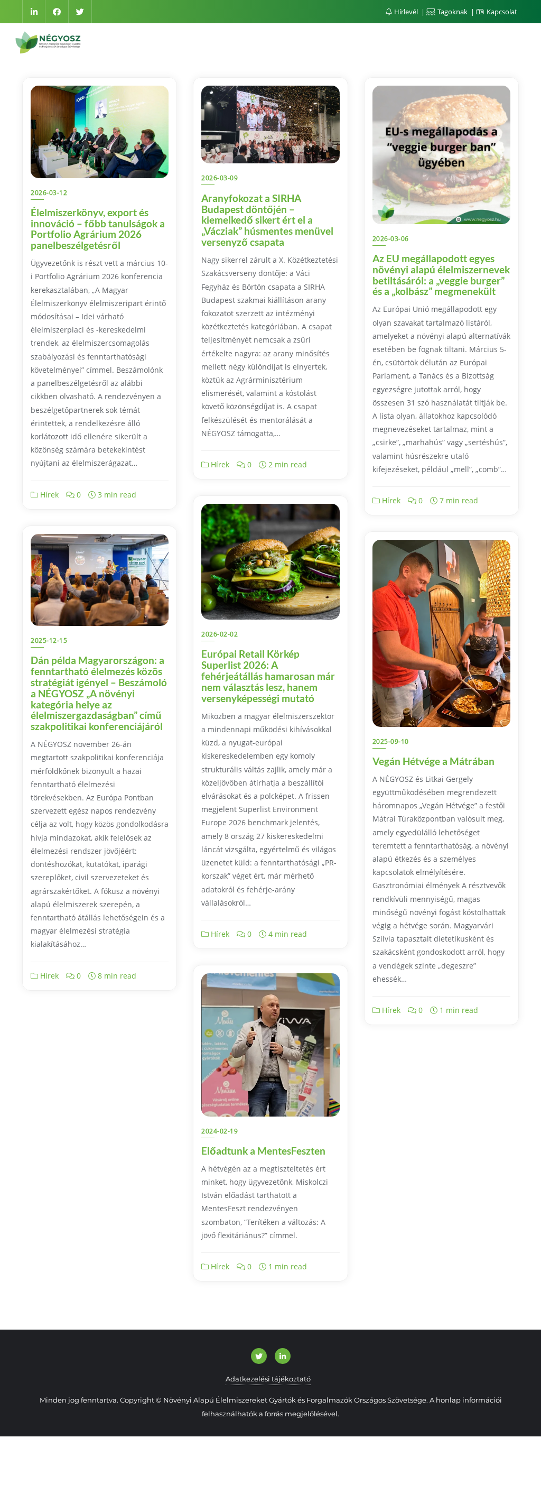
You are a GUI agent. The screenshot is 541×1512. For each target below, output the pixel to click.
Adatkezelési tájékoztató (268, 1379)
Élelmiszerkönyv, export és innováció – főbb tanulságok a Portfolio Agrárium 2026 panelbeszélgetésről (98, 229)
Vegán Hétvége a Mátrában (433, 761)
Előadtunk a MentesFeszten (263, 1151)
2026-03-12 (49, 192)
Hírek (48, 495)
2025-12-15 (49, 640)
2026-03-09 (219, 177)
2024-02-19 (219, 1131)
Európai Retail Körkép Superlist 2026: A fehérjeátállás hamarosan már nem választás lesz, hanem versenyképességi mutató (268, 676)
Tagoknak (452, 11)
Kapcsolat (501, 11)
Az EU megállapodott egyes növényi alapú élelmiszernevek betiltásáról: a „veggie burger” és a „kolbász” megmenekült (441, 275)
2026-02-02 (219, 634)
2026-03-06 (390, 238)
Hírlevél (406, 11)
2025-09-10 (390, 741)
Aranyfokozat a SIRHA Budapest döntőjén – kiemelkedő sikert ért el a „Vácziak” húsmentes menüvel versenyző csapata (267, 220)
